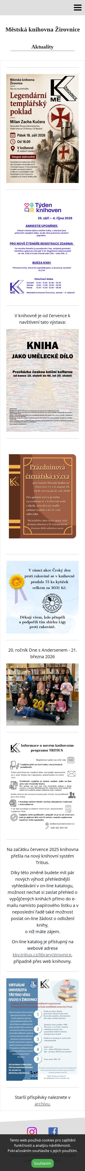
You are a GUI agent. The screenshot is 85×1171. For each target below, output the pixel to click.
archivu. (43, 1104)
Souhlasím (42, 1163)
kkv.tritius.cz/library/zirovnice (42, 955)
